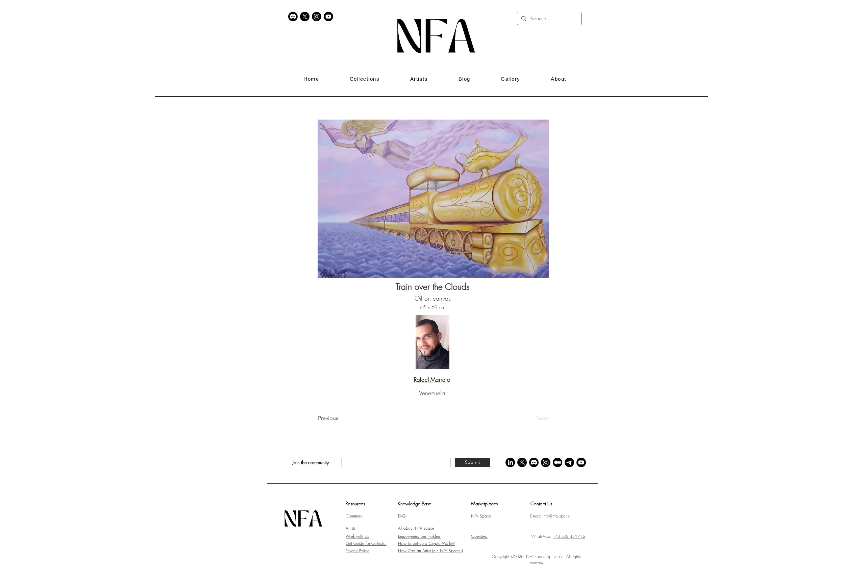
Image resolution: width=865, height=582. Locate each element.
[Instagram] (316, 16)
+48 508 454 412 (569, 536)
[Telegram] (569, 462)
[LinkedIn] (510, 462)
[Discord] (293, 16)
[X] (305, 16)
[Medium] (557, 462)
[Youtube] (328, 16)
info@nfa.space (556, 516)
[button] (592, 18)
